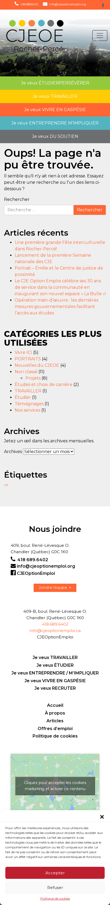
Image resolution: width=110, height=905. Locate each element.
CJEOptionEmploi (36, 573)
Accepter (55, 872)
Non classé (26, 371)
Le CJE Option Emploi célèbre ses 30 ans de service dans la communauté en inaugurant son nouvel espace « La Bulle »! (60, 287)
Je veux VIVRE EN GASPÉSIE (55, 680)
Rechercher (17, 199)
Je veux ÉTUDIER (55, 665)
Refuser (55, 887)
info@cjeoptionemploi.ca (55, 630)
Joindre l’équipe (53, 588)
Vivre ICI (23, 352)
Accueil (55, 705)
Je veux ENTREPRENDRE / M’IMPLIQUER (55, 673)
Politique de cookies (55, 898)
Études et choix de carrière (43, 384)
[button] (102, 817)
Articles (55, 720)
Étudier (23, 397)
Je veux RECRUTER (55, 688)
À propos (55, 713)
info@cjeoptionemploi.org (67, 4)
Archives (13, 451)
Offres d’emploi (55, 728)
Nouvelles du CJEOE (37, 365)
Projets (33, 378)
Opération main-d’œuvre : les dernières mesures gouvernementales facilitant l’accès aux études (56, 306)
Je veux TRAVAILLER (55, 657)
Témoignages (29, 403)
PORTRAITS (28, 358)
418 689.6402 (29, 4)
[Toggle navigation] (99, 35)
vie (6, 485)
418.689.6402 (55, 624)
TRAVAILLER (28, 390)
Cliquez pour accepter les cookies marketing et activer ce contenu (55, 785)
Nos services (27, 410)
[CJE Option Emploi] (34, 35)
